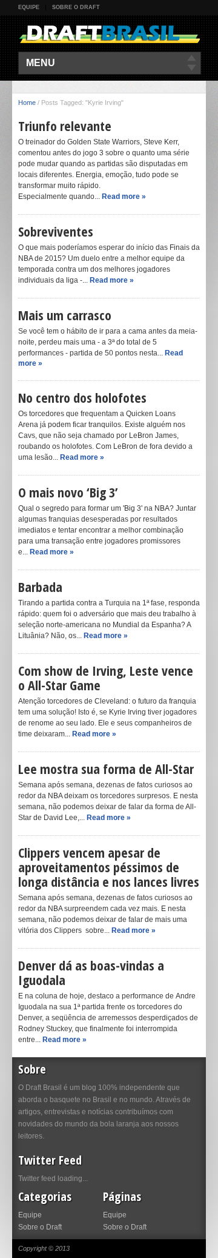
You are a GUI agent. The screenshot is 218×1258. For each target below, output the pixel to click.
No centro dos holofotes (82, 397)
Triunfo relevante (64, 125)
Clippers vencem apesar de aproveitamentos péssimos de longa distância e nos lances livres (108, 867)
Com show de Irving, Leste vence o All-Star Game (105, 677)
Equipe (28, 7)
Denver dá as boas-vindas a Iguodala (91, 972)
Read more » (124, 196)
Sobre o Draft (76, 7)
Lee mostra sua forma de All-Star (106, 768)
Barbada (40, 586)
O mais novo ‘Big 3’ (68, 492)
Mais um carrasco (64, 315)
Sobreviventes (55, 231)
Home (27, 102)
